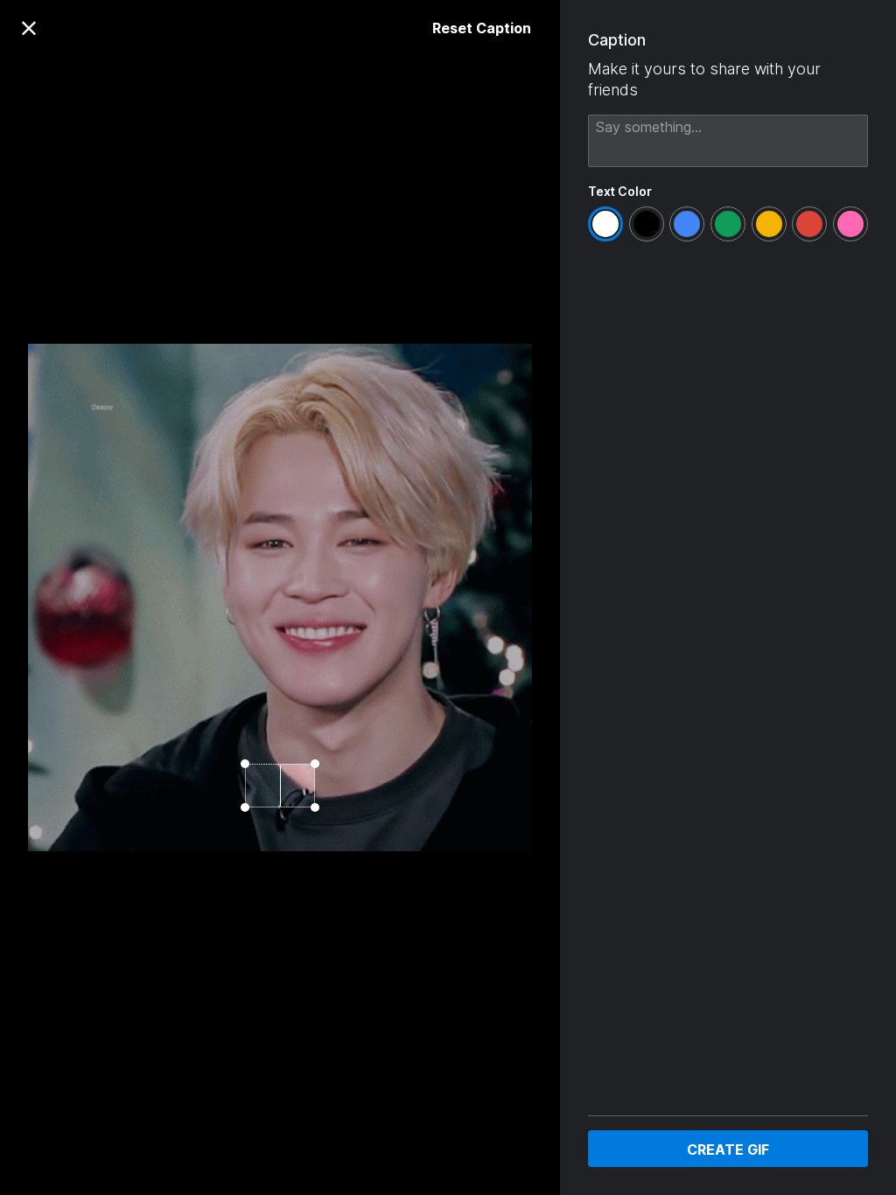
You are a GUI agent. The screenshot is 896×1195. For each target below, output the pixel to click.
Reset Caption (481, 28)
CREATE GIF (728, 1149)
